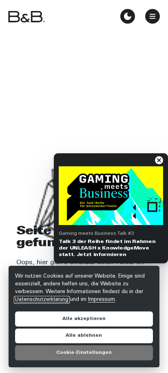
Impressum (101, 299)
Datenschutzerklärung (42, 299)
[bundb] (26, 16)
